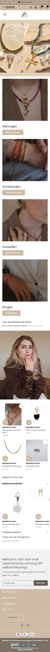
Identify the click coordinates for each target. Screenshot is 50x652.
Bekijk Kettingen (13, 132)
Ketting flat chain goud (11, 466)
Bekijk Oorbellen (13, 253)
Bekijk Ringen (11, 313)
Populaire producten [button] (11, 532)
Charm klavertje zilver (11, 524)
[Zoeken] (31, 7)
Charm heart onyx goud (35, 430)
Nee (34, 645)
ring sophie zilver (32, 466)
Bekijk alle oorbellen (36, 325)
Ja (23, 645)
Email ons (13, 617)
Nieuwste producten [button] (12, 483)
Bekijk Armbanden (14, 192)
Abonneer (40, 583)
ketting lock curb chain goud (11, 431)
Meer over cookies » (25, 649)
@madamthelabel (11, 540)
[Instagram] (28, 625)
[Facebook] (22, 625)
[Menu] (4, 14)
